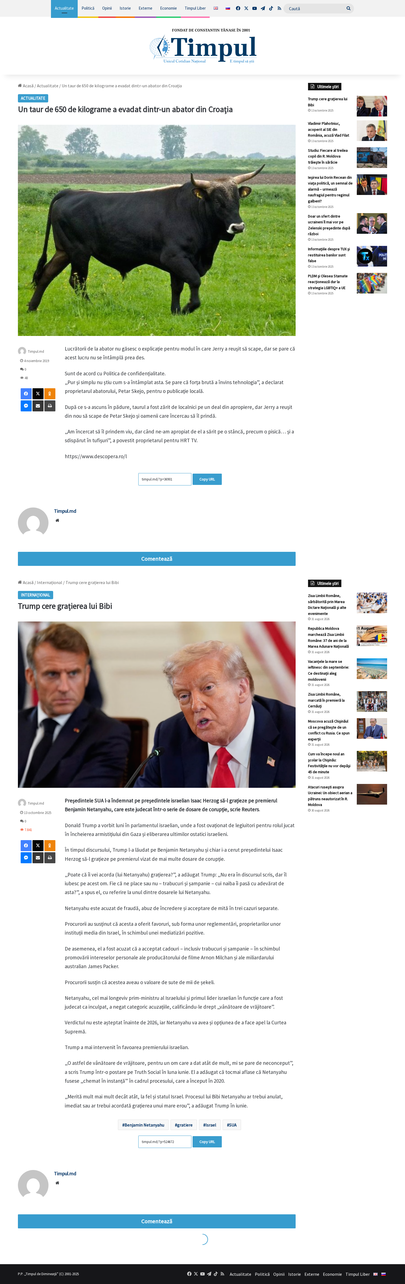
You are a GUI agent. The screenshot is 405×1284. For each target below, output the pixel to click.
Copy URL (207, 479)
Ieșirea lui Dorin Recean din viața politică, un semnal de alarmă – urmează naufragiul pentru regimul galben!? (330, 189)
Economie (168, 8)
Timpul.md (36, 351)
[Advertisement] (347, 392)
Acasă (28, 85)
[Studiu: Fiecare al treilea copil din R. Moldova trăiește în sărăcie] (372, 157)
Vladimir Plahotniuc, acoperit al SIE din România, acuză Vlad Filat (328, 129)
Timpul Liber (195, 8)
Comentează (156, 558)
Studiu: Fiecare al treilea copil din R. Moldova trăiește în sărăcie (328, 156)
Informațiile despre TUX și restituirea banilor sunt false (329, 254)
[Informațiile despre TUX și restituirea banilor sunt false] (372, 256)
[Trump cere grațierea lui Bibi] (372, 106)
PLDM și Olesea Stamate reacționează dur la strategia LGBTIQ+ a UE (328, 281)
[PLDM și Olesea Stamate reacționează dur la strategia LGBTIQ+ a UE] (372, 283)
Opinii (107, 8)
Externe (145, 8)
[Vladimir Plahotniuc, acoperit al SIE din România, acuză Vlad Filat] (372, 130)
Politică (88, 8)
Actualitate (64, 8)
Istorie (125, 8)
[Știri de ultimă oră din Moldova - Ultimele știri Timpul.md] (202, 46)
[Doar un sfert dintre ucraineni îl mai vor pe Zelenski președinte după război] (372, 223)
